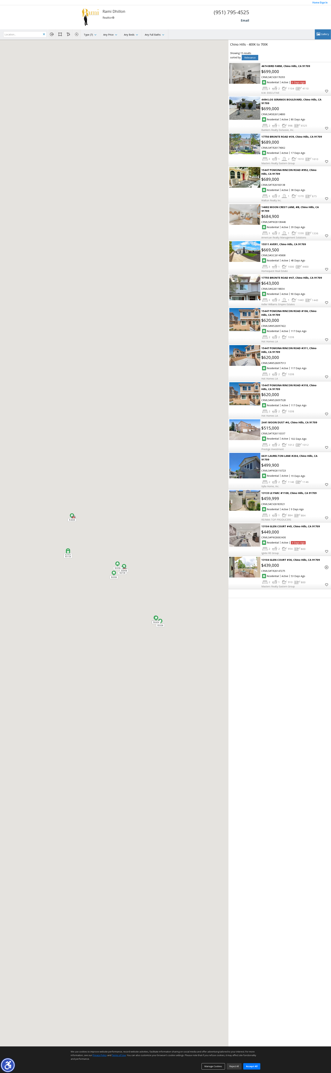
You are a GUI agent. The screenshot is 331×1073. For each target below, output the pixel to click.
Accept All (252, 1066)
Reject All (234, 1066)
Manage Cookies (213, 1066)
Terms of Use (119, 1055)
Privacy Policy (100, 1055)
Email (245, 20)
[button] (7, 1065)
